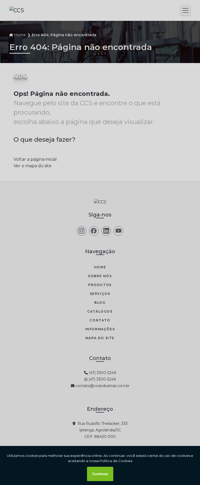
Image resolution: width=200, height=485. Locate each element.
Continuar (100, 474)
